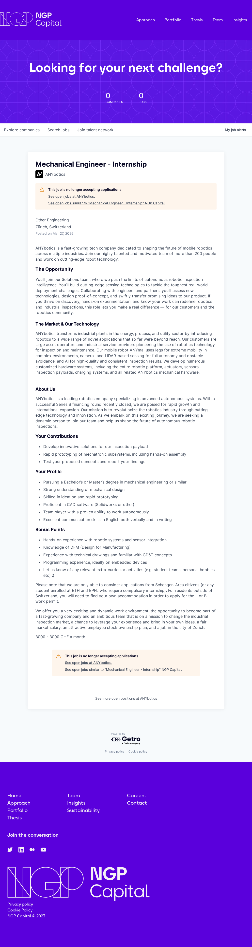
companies (22, 129)
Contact (137, 803)
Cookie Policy (19, 910)
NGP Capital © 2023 (26, 916)
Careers (136, 795)
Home (14, 795)
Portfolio (173, 19)
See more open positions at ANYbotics (126, 698)
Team (218, 19)
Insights (240, 19)
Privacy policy (115, 751)
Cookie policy (137, 751)
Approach (145, 19)
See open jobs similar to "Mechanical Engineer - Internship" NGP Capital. (106, 203)
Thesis (197, 19)
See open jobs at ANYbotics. (71, 196)
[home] (55, 19)
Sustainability (83, 810)
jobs (58, 129)
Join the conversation (33, 835)
